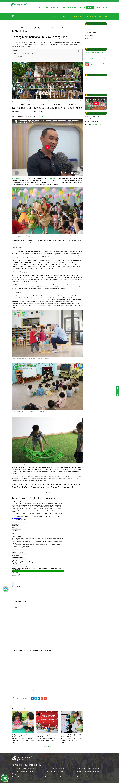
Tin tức (89, 7)
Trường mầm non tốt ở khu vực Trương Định (24, 53)
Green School (39, 116)
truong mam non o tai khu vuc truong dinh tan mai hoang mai (29, 690)
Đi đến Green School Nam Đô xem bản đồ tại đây (27, 59)
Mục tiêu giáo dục (91, 29)
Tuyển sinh (82, 7)
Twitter (35, 698)
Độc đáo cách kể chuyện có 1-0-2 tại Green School (39, 735)
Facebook (32, 698)
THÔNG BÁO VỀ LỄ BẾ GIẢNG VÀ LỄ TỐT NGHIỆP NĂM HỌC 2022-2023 (64, 735)
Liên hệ (105, 7)
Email (45, 698)
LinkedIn (39, 698)
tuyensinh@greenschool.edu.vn (58, 776)
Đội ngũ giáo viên (90, 38)
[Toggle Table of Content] (79, 51)
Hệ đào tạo (54, 7)
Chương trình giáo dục (68, 7)
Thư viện (97, 7)
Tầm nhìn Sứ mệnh (91, 32)
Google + (42, 698)
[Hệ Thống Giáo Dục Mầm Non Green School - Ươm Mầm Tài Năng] (19, 5)
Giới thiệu (45, 7)
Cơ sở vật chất (89, 35)
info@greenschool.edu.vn (97, 130)
